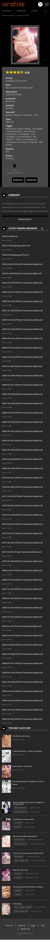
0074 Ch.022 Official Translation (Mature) (22, 524)
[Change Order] (42, 228)
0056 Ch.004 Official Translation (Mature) (22, 691)
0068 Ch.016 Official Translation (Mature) (22, 580)
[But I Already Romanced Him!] (6, 841)
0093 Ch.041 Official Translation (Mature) (22, 348)
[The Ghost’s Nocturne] (6, 741)
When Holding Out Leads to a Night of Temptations (28, 803)
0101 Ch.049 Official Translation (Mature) (22, 273)
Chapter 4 (18, 873)
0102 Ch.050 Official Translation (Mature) (22, 264)
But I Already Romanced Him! (25, 836)
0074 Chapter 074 (20, 911)
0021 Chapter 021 (20, 844)
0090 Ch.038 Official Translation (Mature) (22, 375)
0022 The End (19, 840)
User (43, 925)
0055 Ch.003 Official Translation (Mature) (22, 700)
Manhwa (18, 115)
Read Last (31, 180)
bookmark (25, 929)
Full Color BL (37, 129)
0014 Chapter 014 (20, 812)
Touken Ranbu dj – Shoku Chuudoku (27, 751)
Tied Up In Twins (22, 15)
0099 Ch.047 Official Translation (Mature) (22, 292)
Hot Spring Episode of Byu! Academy (28, 887)
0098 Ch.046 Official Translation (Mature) (22, 301)
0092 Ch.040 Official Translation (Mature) (22, 357)
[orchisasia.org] (13, 4)
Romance (27, 115)
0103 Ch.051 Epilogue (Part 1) (15, 255)
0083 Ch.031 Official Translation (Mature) (22, 440)
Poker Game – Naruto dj (22, 766)
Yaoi (36, 115)
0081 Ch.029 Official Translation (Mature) (22, 459)
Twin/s (18, 139)
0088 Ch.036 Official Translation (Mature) (22, 394)
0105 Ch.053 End (9, 236)
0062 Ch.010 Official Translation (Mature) (22, 635)
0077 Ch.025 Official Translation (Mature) (22, 496)
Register (21, 11)
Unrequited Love (29, 139)
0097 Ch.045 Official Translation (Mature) (22, 310)
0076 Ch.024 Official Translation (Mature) (22, 505)
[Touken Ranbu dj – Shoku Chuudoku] (6, 756)
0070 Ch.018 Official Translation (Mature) (22, 561)
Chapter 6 (18, 823)
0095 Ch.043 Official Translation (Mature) (22, 329)
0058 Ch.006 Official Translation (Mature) (22, 672)
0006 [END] (18, 857)
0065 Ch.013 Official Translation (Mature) (22, 607)
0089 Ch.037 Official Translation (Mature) (22, 385)
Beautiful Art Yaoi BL (14, 129)
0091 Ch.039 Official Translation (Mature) (22, 366)
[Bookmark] (14, 166)
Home (4, 15)
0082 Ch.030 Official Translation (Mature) (22, 450)
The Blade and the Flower (23, 819)
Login (34, 11)
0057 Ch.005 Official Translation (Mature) (22, 682)
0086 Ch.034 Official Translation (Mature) (22, 412)
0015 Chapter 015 (20, 808)
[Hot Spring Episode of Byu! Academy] (6, 892)
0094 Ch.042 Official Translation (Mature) (22, 338)
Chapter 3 (18, 878)
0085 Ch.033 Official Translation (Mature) (22, 422)
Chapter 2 (18, 894)
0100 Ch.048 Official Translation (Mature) (22, 283)
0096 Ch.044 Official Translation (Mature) (22, 320)
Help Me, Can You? (20, 870)
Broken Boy (17, 904)
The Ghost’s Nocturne (21, 736)
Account (7, 11)
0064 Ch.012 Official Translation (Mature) (22, 617)
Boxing (28, 129)
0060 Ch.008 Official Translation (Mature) (22, 654)
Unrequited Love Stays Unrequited (22, 142)
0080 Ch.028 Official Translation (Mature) (22, 468)
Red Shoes (10, 101)
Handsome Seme (14, 131)
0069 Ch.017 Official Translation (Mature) (22, 570)
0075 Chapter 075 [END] (22, 907)
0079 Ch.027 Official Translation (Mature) (22, 477)
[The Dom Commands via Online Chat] (6, 858)
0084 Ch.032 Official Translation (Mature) (22, 431)
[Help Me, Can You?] (6, 875)
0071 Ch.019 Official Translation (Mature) (22, 552)
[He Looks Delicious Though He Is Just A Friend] (6, 786)
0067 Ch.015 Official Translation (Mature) (22, 589)
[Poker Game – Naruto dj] (6, 771)
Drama (11, 15)
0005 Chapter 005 (21, 861)
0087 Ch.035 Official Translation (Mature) (22, 403)
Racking (9, 108)
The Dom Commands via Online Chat (28, 853)
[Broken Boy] (6, 908)
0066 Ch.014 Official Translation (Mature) (22, 598)
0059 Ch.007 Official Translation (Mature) (22, 663)
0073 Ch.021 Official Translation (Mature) (22, 533)
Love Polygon (24, 134)
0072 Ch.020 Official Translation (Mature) (22, 542)
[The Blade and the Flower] (6, 824)
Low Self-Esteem (23, 137)
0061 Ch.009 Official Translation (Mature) (22, 645)
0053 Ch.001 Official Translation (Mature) (22, 719)
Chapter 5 (17, 827)
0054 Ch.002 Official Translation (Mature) (22, 710)
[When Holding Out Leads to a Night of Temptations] (6, 807)
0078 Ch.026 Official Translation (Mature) (22, 487)
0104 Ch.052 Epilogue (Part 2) (16, 245)
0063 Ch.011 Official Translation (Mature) (22, 626)
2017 (7, 151)
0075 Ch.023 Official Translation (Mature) (22, 515)
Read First (18, 180)
